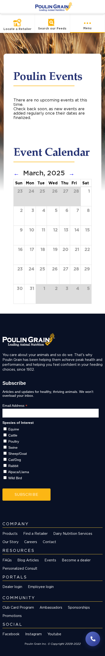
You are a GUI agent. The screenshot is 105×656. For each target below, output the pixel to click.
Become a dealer (76, 560)
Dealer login (12, 586)
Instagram (33, 634)
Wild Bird (15, 478)
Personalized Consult (19, 568)
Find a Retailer (35, 533)
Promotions (12, 615)
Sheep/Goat (17, 454)
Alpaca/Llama (18, 472)
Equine (13, 429)
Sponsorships (79, 607)
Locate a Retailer (17, 28)
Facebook (11, 634)
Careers (30, 542)
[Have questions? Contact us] (92, 639)
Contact (49, 542)
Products (10, 533)
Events (50, 560)
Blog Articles (28, 560)
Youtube (54, 634)
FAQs (7, 560)
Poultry (13, 441)
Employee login (41, 586)
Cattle (12, 435)
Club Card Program (18, 607)
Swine (13, 447)
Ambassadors (51, 607)
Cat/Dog (14, 460)
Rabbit (13, 466)
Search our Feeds (52, 28)
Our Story (10, 542)
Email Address (14, 405)
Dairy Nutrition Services (72, 533)
